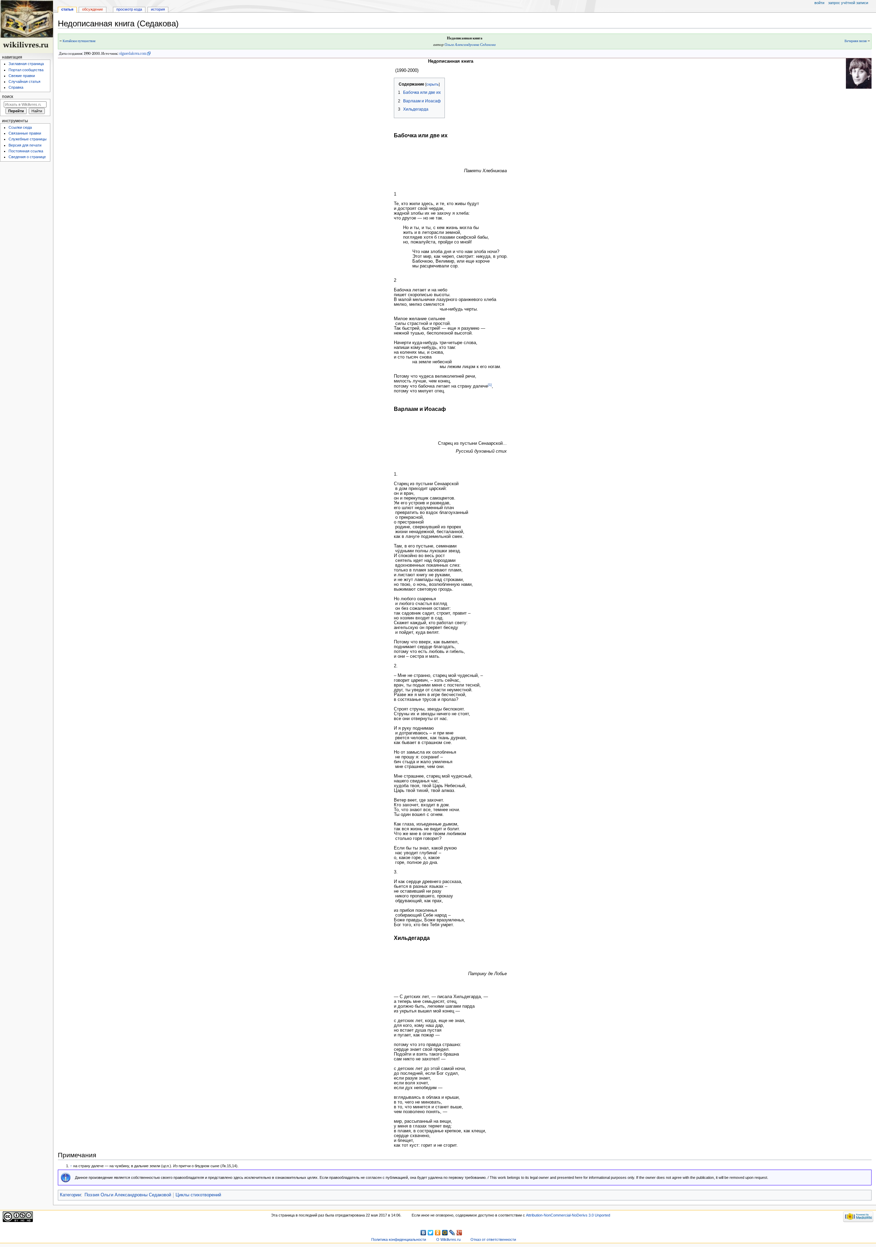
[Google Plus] (459, 1232)
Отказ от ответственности (493, 1239)
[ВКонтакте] (423, 1232)
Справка (16, 87)
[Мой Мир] (445, 1232)
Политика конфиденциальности (398, 1239)
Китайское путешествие (79, 41)
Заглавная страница (26, 64)
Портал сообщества (26, 70)
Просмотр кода (129, 9)
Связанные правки (25, 133)
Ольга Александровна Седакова (470, 44)
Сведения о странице (27, 157)
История (158, 9)
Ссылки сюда (20, 127)
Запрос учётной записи (848, 3)
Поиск (7, 97)
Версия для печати (25, 145)
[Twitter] (430, 1232)
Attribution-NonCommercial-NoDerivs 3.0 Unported (568, 1215)
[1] (490, 385)
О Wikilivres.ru (448, 1239)
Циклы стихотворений (198, 1195)
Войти (819, 3)
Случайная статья (24, 81)
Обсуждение (92, 9)
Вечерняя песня (856, 41)
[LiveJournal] (452, 1232)
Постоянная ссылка (26, 151)
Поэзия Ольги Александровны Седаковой (128, 1195)
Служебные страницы (28, 139)
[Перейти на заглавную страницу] (26, 26)
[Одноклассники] (437, 1232)
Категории (70, 1195)
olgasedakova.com (132, 53)
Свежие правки (22, 76)
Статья (67, 9)
